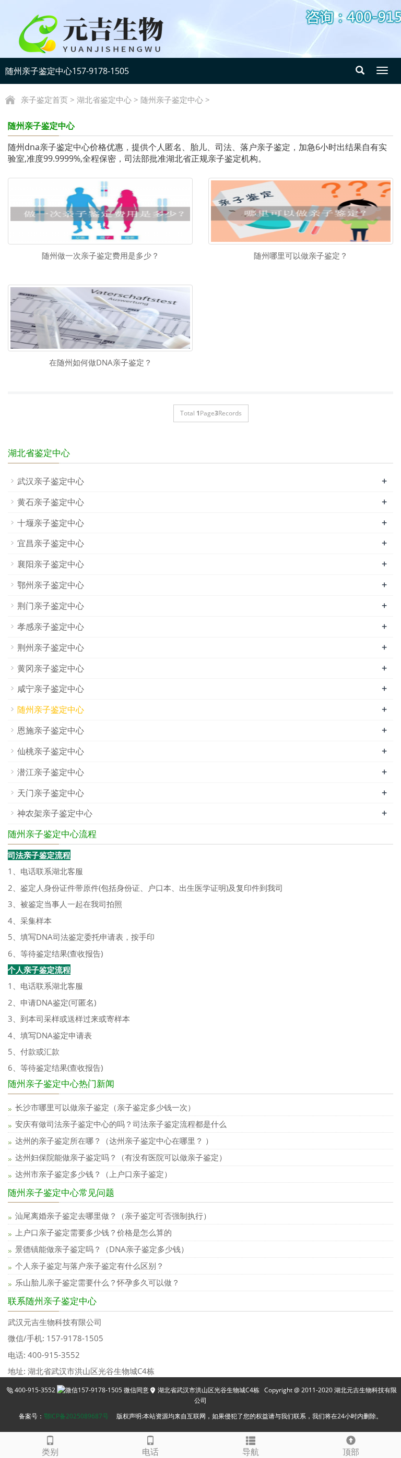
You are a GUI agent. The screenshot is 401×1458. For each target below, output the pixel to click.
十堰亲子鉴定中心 (50, 523)
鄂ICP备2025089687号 (76, 1416)
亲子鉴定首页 (44, 99)
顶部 (351, 1451)
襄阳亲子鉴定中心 (50, 564)
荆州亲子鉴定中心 (50, 647)
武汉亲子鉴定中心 (50, 481)
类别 (50, 1451)
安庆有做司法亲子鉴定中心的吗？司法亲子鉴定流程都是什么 (121, 1124)
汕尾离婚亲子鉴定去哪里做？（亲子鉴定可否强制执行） (113, 1215)
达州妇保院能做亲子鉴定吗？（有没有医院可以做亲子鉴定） (121, 1157)
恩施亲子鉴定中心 (50, 730)
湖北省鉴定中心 (104, 99)
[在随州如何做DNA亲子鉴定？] (100, 318)
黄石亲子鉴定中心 (50, 502)
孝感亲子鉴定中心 (50, 626)
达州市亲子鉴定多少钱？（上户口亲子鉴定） (93, 1174)
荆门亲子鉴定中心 (50, 605)
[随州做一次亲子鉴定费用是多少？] (100, 211)
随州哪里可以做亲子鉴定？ (301, 255)
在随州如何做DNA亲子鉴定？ (100, 362)
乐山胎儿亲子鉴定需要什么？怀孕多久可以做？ (97, 1282)
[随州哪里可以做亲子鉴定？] (300, 211)
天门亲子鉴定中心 (50, 793)
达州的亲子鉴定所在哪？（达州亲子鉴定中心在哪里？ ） (114, 1140)
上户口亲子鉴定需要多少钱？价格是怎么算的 (93, 1232)
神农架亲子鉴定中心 (54, 813)
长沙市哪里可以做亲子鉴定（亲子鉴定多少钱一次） (105, 1107)
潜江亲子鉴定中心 (50, 772)
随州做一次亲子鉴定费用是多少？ (100, 255)
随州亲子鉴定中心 (171, 99)
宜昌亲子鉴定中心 (50, 543)
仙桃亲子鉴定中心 (50, 751)
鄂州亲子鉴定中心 (50, 585)
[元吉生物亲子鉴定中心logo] (108, 33)
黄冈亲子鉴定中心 (50, 668)
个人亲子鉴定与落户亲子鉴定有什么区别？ (89, 1265)
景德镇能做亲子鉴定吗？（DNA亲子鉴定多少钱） (101, 1249)
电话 (150, 1451)
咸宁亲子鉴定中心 (50, 688)
